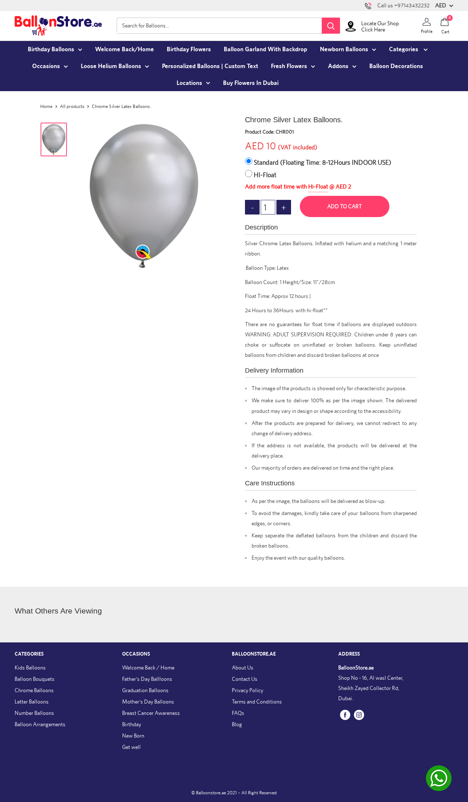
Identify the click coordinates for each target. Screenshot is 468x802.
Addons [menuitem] (338, 66)
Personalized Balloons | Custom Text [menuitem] (210, 66)
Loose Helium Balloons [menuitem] (111, 66)
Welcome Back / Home (148, 667)
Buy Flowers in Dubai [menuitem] (251, 82)
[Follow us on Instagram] (359, 714)
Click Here (373, 29)
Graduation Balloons (145, 690)
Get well (131, 747)
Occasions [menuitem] (46, 66)
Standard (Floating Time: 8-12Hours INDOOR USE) (322, 162)
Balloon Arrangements (40, 724)
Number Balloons (34, 713)
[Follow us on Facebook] (345, 714)
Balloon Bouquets (34, 679)
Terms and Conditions (257, 701)
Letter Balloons (32, 701)
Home (46, 106)
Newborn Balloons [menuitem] (344, 49)
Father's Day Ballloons (147, 679)
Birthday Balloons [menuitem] (51, 49)
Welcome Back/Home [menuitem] (124, 49)
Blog (237, 724)
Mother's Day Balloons (148, 701)
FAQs (238, 713)
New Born (133, 735)
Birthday (131, 724)
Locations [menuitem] (189, 82)
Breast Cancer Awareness (151, 713)
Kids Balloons (30, 667)
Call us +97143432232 (403, 5)
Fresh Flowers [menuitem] (289, 66)
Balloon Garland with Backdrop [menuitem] (265, 49)
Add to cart (344, 206)
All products (72, 106)
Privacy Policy (247, 690)
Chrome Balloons (34, 690)
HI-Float (265, 175)
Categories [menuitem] (404, 49)
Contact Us (244, 679)
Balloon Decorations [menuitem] (396, 66)
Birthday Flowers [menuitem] (189, 49)
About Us (242, 667)
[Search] (331, 26)
